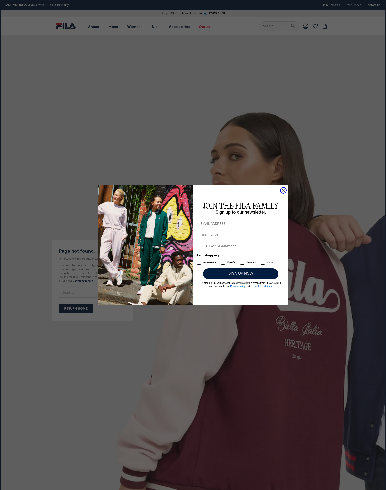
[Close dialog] (283, 190)
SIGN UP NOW (240, 274)
